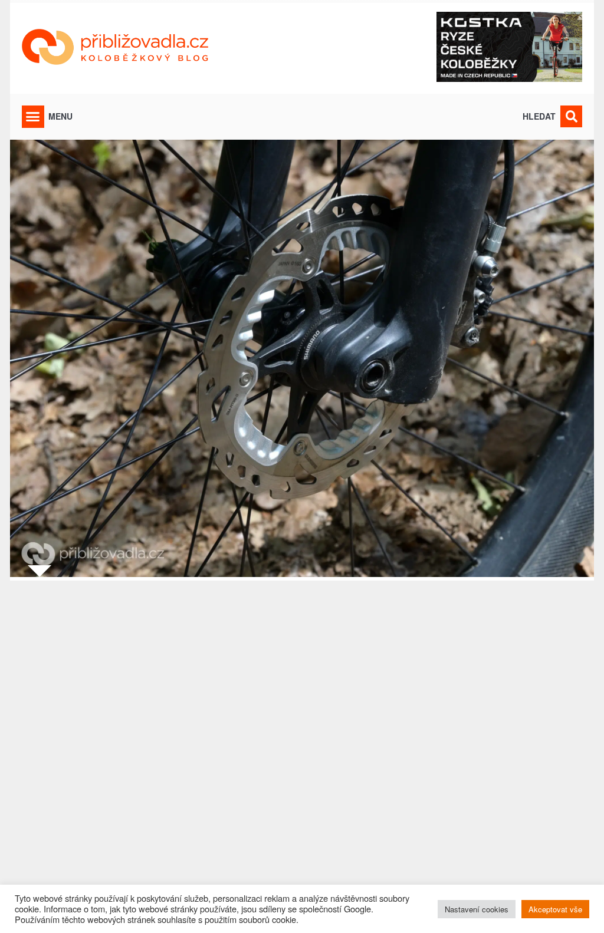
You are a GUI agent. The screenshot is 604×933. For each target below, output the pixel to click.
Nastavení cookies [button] (476, 909)
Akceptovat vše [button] (555, 909)
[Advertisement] (302, 749)
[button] (33, 117)
